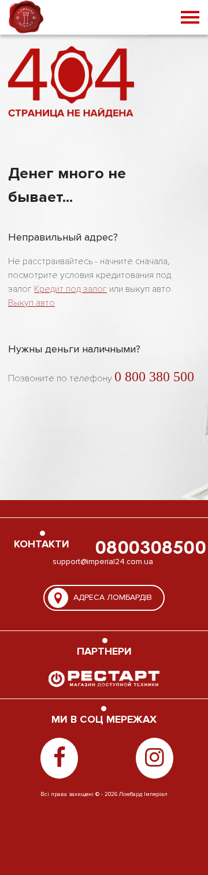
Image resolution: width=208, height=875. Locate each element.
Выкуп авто (31, 303)
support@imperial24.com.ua (103, 561)
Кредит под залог (70, 289)
